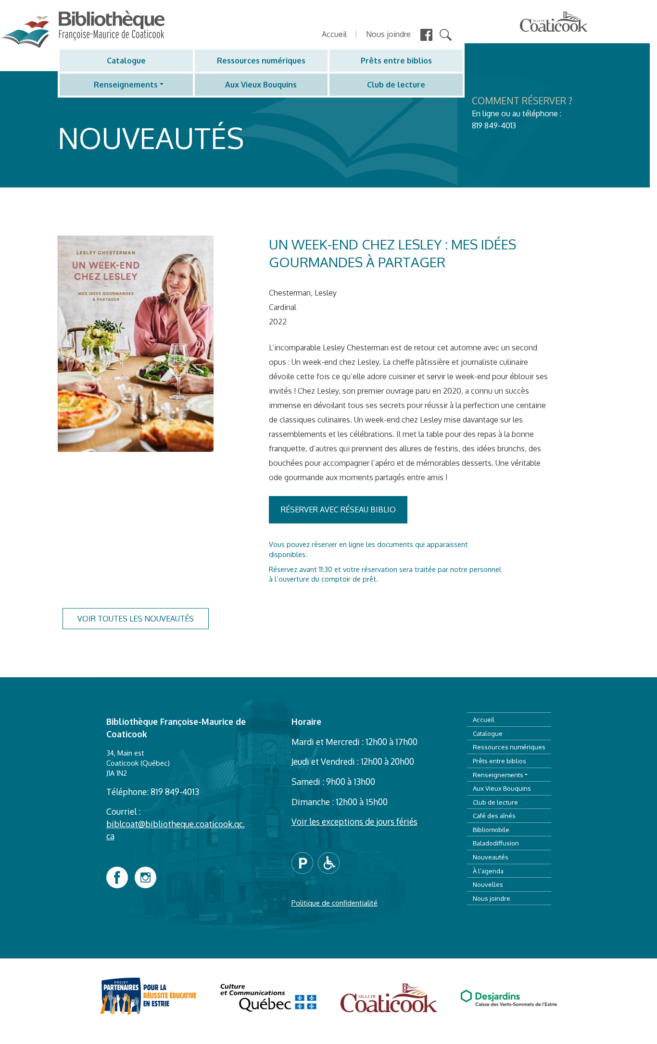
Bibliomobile (491, 829)
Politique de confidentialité (334, 902)
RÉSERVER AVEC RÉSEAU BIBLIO (338, 509)
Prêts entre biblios (396, 60)
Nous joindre (388, 34)
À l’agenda (488, 871)
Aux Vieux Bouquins (261, 84)
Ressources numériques (261, 60)
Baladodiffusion (496, 843)
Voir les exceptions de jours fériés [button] (354, 821)
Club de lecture (396, 84)
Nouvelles (488, 884)
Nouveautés (490, 857)
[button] (304, 862)
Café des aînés (494, 815)
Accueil (334, 34)
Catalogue (126, 60)
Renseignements (126, 84)
